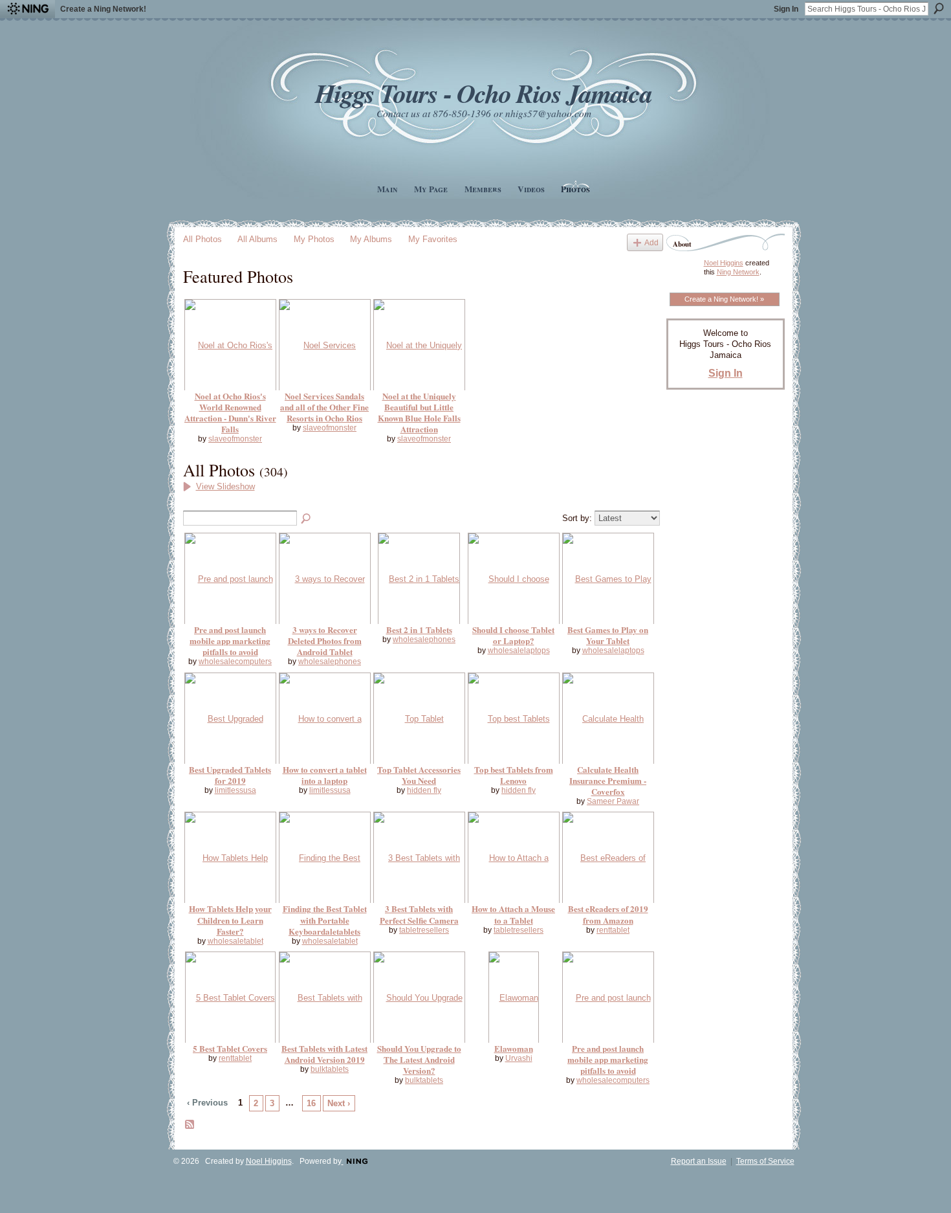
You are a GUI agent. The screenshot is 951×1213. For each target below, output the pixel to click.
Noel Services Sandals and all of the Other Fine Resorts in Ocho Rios (324, 407)
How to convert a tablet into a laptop (325, 774)
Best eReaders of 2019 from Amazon (608, 914)
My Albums (371, 239)
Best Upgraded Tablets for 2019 (230, 774)
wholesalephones (329, 661)
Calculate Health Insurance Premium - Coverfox (607, 780)
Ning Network (738, 272)
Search (939, 8)
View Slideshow (225, 486)
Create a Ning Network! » (724, 299)
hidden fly (424, 790)
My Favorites (432, 239)
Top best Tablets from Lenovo (513, 774)
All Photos (202, 239)
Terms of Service (765, 1161)
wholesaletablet (235, 941)
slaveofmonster (235, 438)
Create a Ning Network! (103, 9)
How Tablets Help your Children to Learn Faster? (230, 919)
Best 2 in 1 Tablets (419, 629)
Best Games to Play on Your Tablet (607, 635)
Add (651, 242)
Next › (338, 1103)
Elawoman (513, 1048)
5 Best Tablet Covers (230, 1048)
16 (311, 1103)
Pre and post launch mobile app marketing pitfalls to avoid (230, 640)
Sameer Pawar (613, 801)
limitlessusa (235, 790)
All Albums (257, 239)
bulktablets (330, 1069)
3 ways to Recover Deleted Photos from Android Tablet (325, 640)
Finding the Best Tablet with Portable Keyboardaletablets (325, 919)
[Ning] (27, 9)
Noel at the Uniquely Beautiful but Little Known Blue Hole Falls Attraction (419, 412)
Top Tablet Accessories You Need (419, 774)
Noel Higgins (723, 263)
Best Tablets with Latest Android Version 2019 (324, 1053)
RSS (190, 1125)
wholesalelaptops (519, 650)
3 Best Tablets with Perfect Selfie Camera (419, 914)
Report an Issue (699, 1161)
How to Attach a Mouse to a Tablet (513, 914)
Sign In (786, 9)
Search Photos (306, 519)
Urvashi (518, 1058)
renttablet (612, 930)
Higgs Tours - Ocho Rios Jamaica (483, 92)
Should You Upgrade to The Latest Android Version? (419, 1059)
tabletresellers (424, 930)
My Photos (314, 239)
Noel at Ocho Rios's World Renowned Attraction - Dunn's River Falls (230, 412)
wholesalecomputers (235, 661)
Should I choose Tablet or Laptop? (513, 635)
